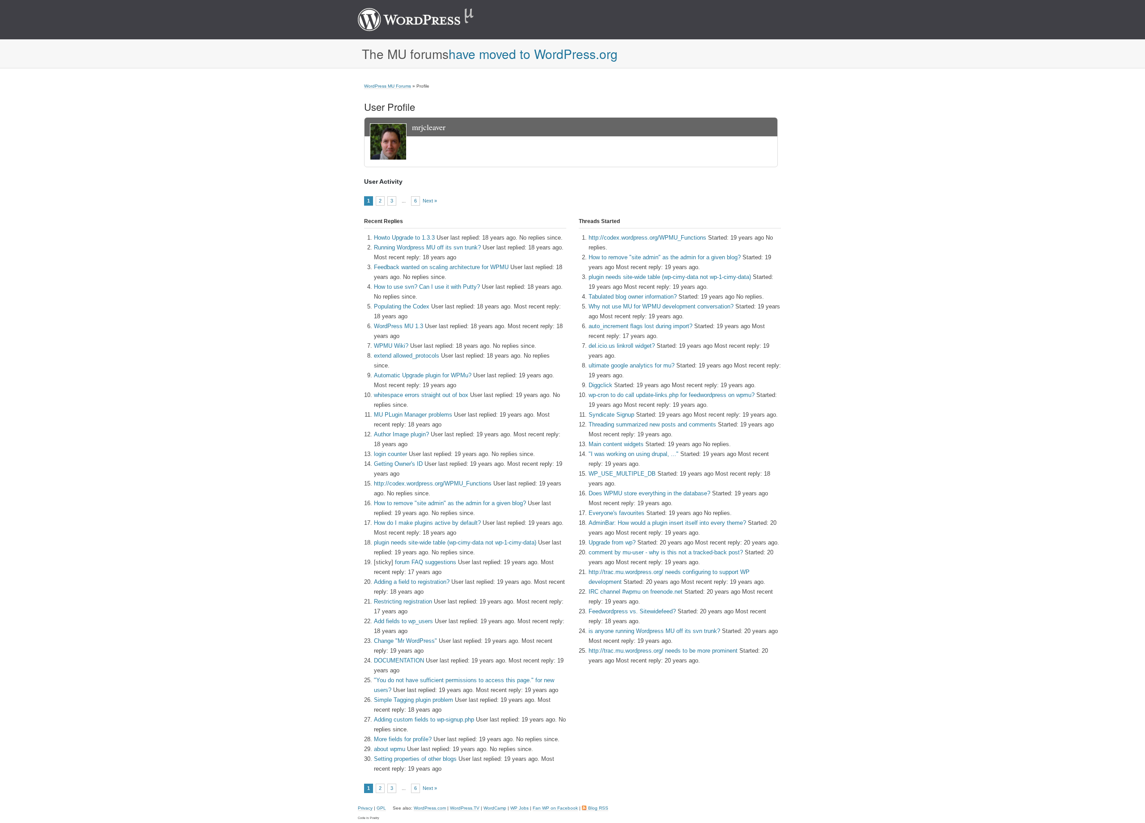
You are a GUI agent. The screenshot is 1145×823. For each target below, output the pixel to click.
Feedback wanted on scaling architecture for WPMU (441, 267)
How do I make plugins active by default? (427, 522)
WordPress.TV (464, 808)
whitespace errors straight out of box (421, 395)
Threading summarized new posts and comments (652, 424)
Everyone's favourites (617, 513)
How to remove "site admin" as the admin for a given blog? (450, 503)
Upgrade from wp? (612, 542)
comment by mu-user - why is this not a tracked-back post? (666, 552)
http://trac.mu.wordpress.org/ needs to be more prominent (663, 650)
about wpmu (389, 749)
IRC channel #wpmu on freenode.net (636, 591)
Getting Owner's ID (398, 463)
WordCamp (494, 808)
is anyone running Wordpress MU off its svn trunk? (654, 631)
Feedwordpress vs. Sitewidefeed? (632, 611)
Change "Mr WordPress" (405, 640)
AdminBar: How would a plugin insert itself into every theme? (667, 522)
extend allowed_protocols (406, 355)
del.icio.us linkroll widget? (622, 345)
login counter (390, 454)
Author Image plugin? (401, 434)
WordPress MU (425, 19)
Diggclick (600, 385)
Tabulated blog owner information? (633, 296)
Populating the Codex (401, 306)
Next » (430, 200)
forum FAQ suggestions (425, 562)
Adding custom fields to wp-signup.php (424, 719)
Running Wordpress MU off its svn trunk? (427, 247)
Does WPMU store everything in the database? (649, 493)
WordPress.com (430, 808)
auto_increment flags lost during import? (640, 326)
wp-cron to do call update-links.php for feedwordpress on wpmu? (672, 395)
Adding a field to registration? (412, 581)
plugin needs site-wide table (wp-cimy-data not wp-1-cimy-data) (455, 542)
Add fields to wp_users (403, 621)
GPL (381, 808)
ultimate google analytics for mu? (631, 365)
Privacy (365, 808)
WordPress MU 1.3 (398, 326)
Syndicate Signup (611, 414)
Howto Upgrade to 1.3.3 (404, 237)
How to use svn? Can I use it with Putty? (427, 286)
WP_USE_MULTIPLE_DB (622, 473)
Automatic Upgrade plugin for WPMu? (422, 375)
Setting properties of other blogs (415, 758)
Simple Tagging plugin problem (413, 699)
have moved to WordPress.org (533, 53)
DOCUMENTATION (399, 660)
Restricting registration (403, 601)
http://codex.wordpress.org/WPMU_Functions (433, 483)
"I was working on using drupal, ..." (634, 454)
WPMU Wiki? (391, 345)
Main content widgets (616, 444)
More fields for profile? (403, 739)
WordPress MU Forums (387, 86)
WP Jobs (519, 808)
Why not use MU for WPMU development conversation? (661, 306)
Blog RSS (598, 808)
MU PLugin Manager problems (413, 414)
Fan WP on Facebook (555, 808)
